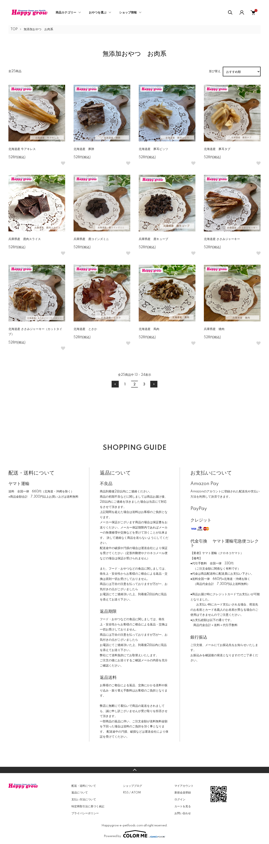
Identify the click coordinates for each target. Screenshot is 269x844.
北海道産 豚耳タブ (218, 149)
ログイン (179, 799)
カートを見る (182, 806)
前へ (115, 384)
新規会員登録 (182, 792)
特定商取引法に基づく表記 (87, 806)
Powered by (112, 836)
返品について (79, 792)
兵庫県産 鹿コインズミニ (91, 239)
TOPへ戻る (134, 770)
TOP (14, 29)
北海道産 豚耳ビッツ (153, 149)
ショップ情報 (128, 12)
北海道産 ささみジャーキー (222, 239)
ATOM (136, 792)
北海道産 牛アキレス (22, 149)
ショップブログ (132, 785)
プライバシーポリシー (85, 813)
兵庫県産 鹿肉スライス (24, 239)
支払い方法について (83, 799)
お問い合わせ (182, 813)
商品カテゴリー (66, 12)
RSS (126, 792)
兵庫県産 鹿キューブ (153, 239)
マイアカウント (184, 785)
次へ (153, 384)
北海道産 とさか (85, 329)
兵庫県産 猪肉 (214, 329)
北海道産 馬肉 (149, 329)
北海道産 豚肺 (84, 149)
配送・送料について (83, 785)
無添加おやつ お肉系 (38, 29)
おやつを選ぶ (98, 12)
